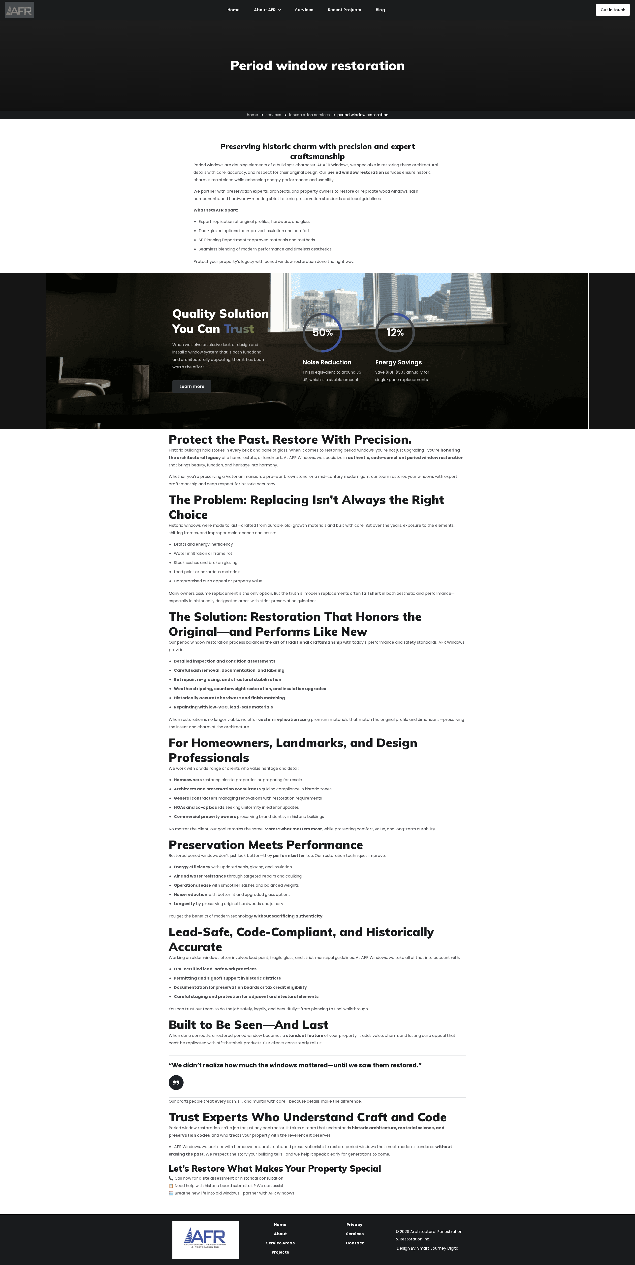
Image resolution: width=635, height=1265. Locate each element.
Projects (280, 1252)
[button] (613, 10)
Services (273, 114)
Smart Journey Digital (438, 1248)
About (280, 1234)
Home (252, 114)
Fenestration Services (309, 114)
